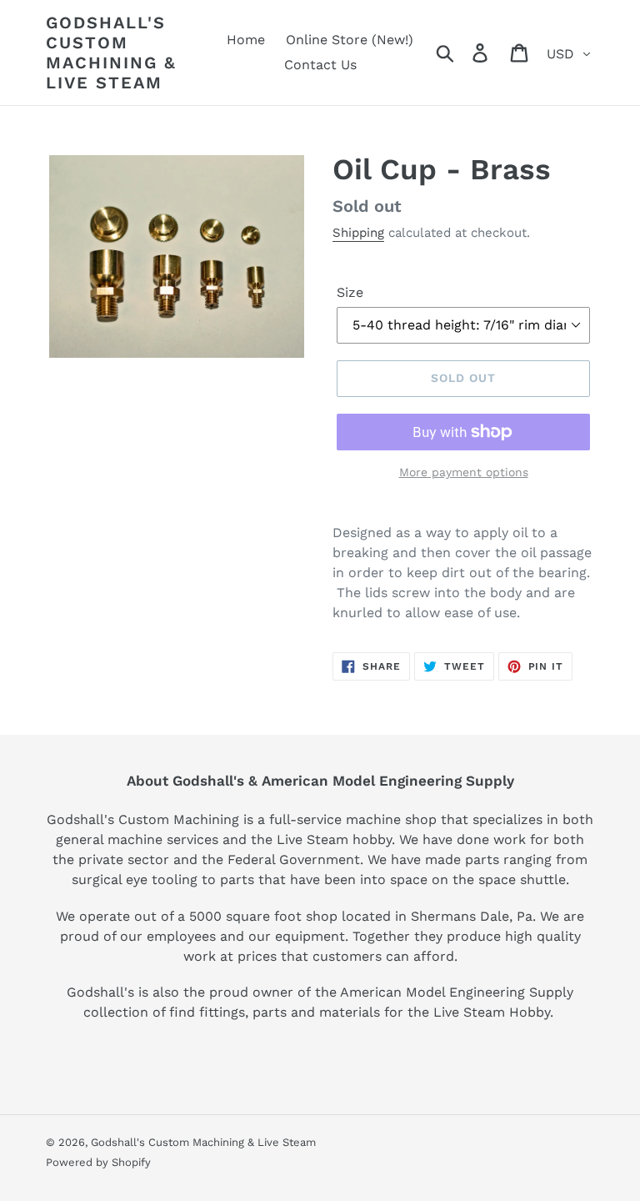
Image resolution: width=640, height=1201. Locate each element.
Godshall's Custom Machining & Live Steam (111, 53)
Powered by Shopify (98, 1162)
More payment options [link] (463, 472)
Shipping (358, 232)
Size (350, 292)
